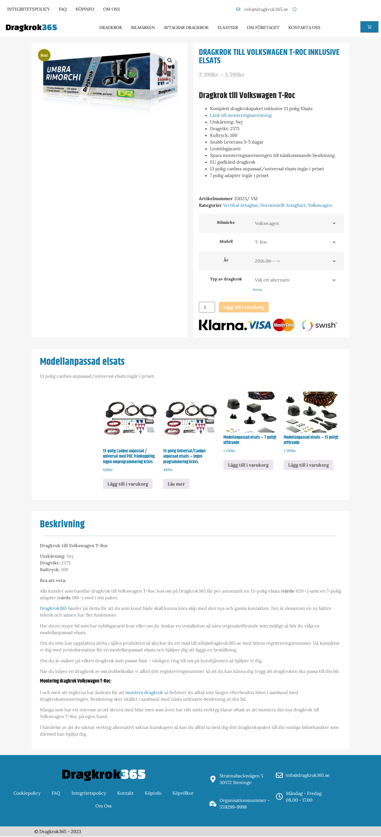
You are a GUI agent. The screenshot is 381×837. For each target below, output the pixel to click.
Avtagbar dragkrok (186, 27)
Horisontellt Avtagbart (283, 205)
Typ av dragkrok (226, 279)
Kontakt (125, 793)
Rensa (257, 289)
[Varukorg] (369, 27)
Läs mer (176, 484)
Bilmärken (143, 27)
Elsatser (228, 27)
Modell (226, 241)
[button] (170, 60)
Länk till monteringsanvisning (241, 115)
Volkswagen (320, 205)
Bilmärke (226, 222)
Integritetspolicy (28, 9)
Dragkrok (110, 27)
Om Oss (111, 9)
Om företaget (263, 27)
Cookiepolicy (26, 793)
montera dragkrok (144, 692)
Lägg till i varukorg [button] (127, 484)
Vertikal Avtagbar (240, 205)
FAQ (63, 9)
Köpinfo (85, 9)
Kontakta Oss (304, 27)
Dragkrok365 (53, 608)
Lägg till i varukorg (243, 307)
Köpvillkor (183, 793)
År (226, 260)
